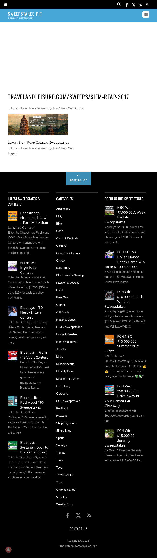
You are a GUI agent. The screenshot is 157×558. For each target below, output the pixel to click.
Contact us (78, 528)
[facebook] (126, 4)
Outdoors (62, 393)
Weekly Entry (64, 504)
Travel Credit (64, 474)
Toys (59, 467)
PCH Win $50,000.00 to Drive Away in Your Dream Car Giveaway (122, 396)
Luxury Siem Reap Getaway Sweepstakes (38, 142)
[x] (133, 4)
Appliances (63, 208)
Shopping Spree (66, 423)
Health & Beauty (66, 319)
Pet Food (62, 408)
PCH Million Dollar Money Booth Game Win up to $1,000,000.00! (125, 259)
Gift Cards (62, 312)
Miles (59, 356)
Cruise (60, 260)
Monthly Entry (65, 371)
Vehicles (61, 497)
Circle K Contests (67, 238)
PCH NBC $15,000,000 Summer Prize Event (122, 343)
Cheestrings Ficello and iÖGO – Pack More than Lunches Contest (28, 220)
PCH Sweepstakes (68, 401)
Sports (60, 438)
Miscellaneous (65, 364)
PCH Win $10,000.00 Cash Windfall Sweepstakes (124, 299)
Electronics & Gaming (70, 275)
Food (59, 290)
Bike (59, 223)
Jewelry (61, 349)
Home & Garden (66, 334)
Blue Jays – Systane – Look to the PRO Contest (34, 447)
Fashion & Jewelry (67, 282)
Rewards (62, 415)
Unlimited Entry (65, 489)
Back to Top (78, 180)
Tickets (60, 452)
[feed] (140, 4)
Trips (59, 482)
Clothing (61, 245)
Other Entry (63, 386)
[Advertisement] (78, 54)
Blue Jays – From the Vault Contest (34, 355)
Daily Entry (63, 267)
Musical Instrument (68, 378)
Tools (59, 460)
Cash (59, 231)
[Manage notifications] (8, 550)
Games (61, 304)
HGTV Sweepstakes (69, 327)
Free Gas (62, 297)
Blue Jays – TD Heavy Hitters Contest (31, 312)
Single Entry (63, 430)
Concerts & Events (68, 253)
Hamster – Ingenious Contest (28, 267)
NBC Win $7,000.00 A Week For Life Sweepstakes (125, 214)
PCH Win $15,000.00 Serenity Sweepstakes (119, 438)
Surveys (61, 445)
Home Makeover (66, 341)
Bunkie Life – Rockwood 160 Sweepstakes (32, 402)
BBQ (59, 216)
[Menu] (5, 4)
